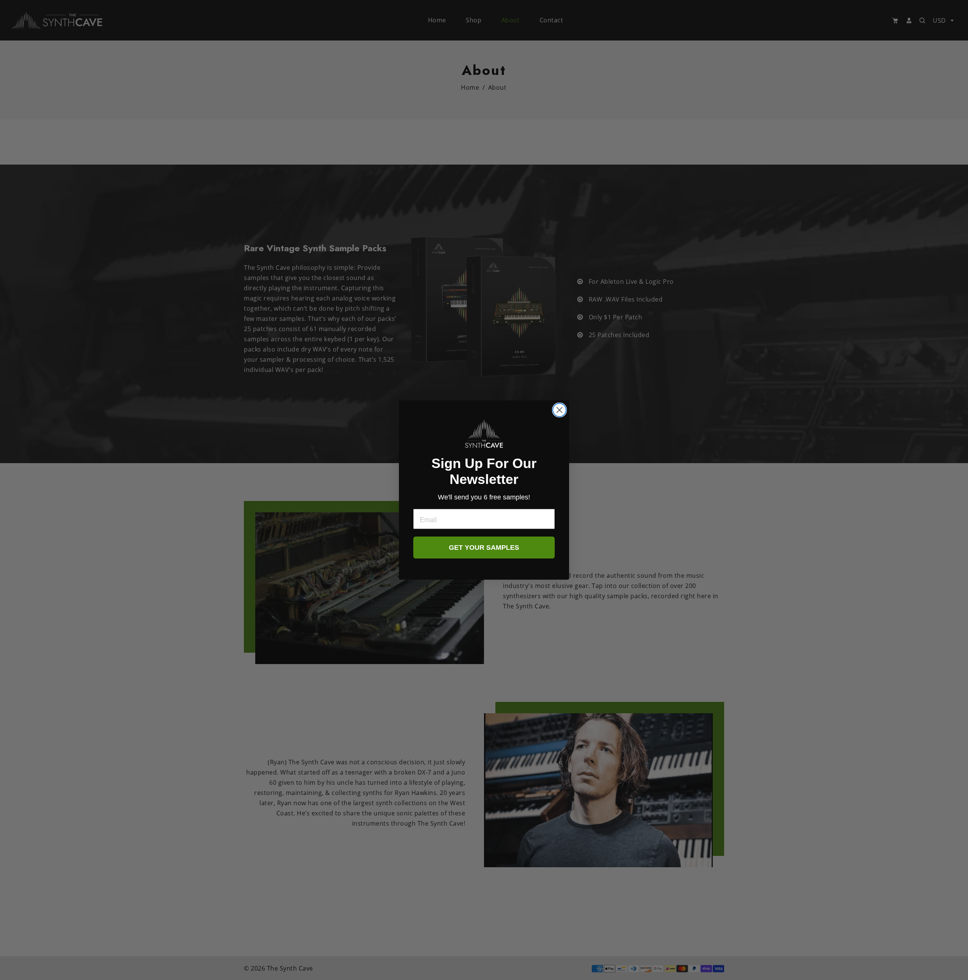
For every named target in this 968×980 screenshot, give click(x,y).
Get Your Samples (484, 547)
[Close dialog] (559, 410)
